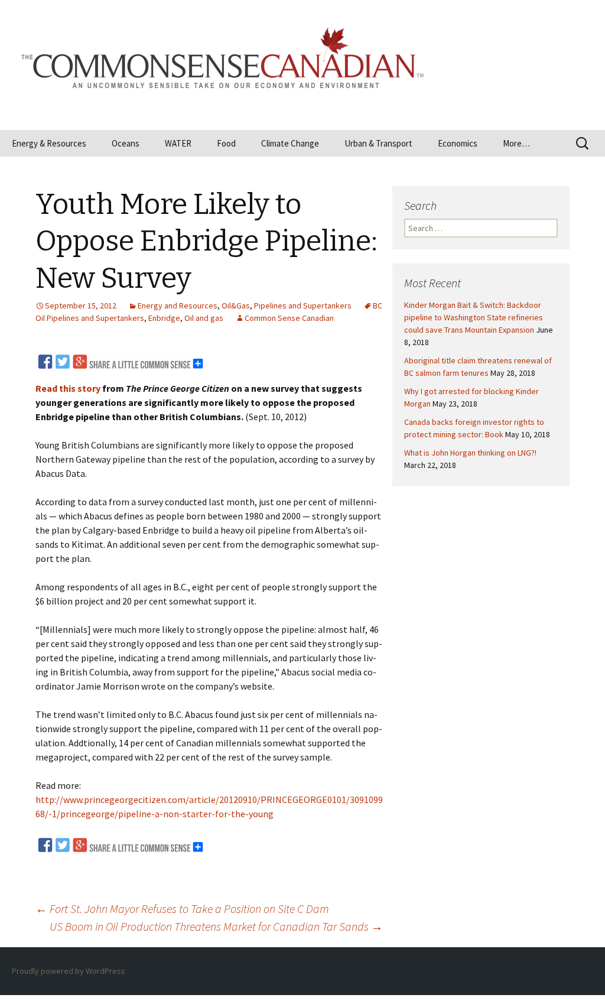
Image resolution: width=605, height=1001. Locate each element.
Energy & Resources (49, 143)
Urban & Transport (378, 143)
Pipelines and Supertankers (303, 305)
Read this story (67, 388)
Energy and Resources (177, 305)
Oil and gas (203, 318)
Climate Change (290, 143)
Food (226, 143)
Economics (457, 143)
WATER (178, 143)
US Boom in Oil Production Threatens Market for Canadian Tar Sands (216, 926)
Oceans (125, 143)
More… (516, 143)
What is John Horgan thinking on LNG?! (470, 452)
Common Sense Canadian (289, 318)
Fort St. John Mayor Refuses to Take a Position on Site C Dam (182, 908)
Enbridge (164, 318)
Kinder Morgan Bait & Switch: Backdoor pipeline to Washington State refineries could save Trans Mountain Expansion (473, 317)
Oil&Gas (236, 305)
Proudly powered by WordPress (68, 971)
